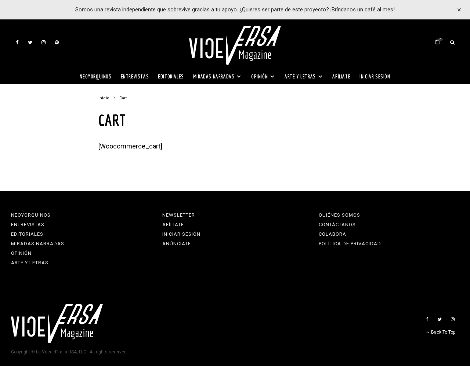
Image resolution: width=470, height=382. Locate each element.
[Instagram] (43, 42)
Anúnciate (176, 243)
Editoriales (171, 76)
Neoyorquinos (95, 76)
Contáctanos (337, 224)
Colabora (332, 234)
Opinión (259, 76)
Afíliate (341, 76)
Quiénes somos (339, 215)
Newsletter (178, 215)
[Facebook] (17, 42)
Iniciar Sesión (374, 76)
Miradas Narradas (214, 76)
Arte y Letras (300, 76)
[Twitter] (30, 42)
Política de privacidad (350, 243)
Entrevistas (135, 76)
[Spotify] (56, 42)
